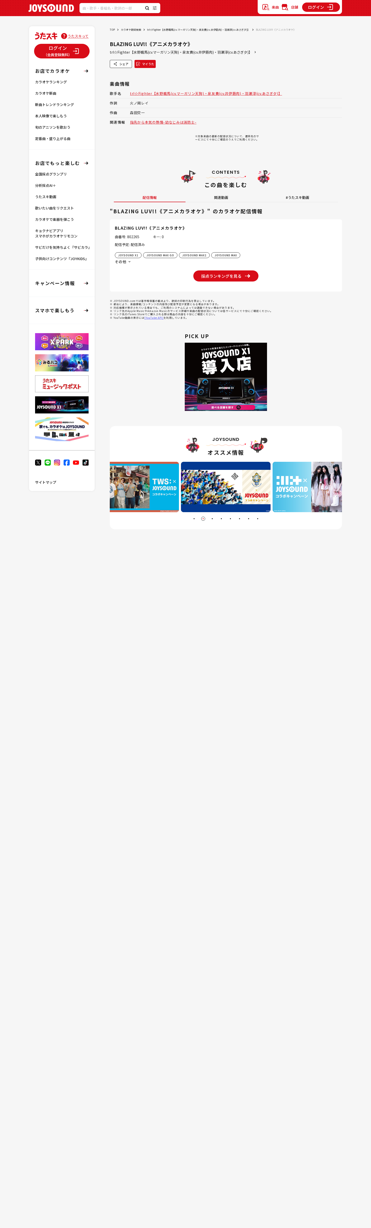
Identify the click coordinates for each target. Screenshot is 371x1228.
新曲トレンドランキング (54, 104)
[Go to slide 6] (239, 518)
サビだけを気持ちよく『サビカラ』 (63, 247)
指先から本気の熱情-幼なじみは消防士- (163, 122)
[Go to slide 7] (248, 518)
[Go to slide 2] (203, 518)
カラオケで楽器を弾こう (54, 219)
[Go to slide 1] (194, 518)
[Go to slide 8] (257, 518)
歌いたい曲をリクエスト (54, 207)
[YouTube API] (154, 318)
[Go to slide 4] (221, 518)
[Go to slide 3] (212, 518)
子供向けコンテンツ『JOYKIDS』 (62, 258)
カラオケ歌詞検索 (131, 29)
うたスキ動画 (45, 196)
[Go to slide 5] (230, 518)
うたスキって (78, 36)
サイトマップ (45, 482)
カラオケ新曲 (45, 93)
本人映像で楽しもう (51, 115)
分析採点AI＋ (45, 185)
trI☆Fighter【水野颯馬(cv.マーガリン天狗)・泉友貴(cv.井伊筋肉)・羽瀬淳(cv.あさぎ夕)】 (198, 29)
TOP (112, 29)
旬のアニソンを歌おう (52, 127)
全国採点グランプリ (51, 174)
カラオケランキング (51, 81)
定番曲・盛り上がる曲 (52, 138)
